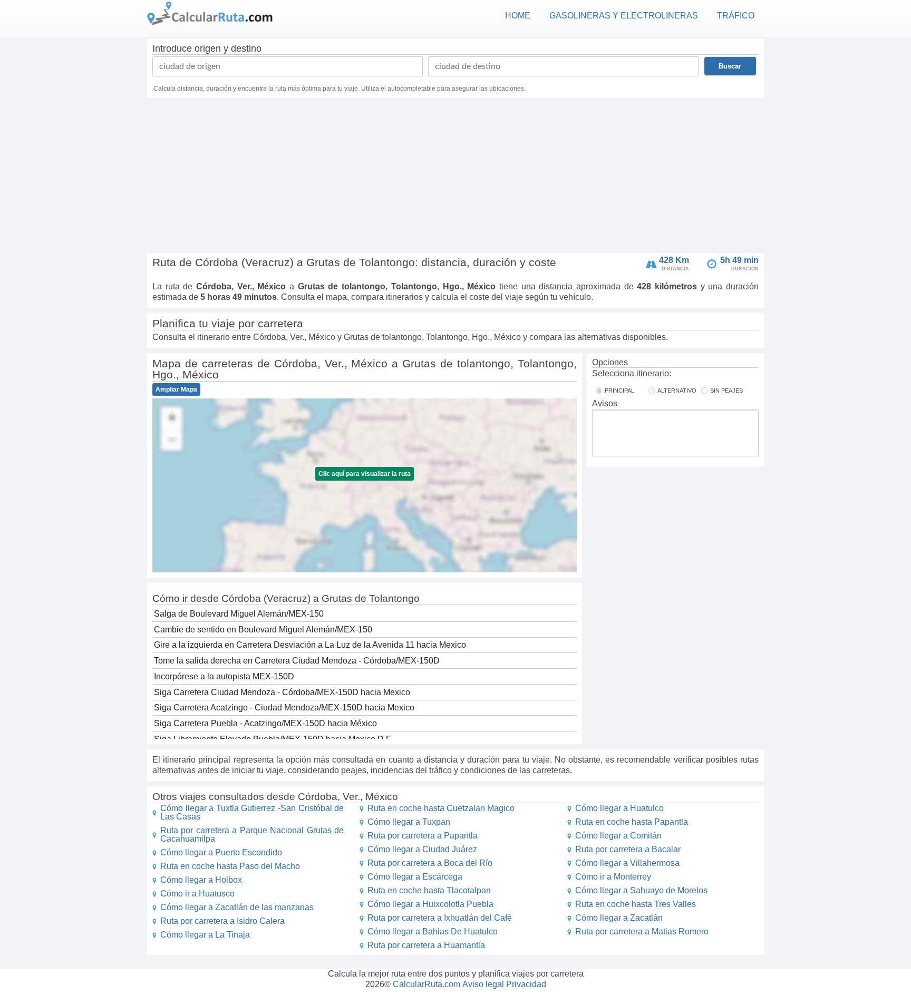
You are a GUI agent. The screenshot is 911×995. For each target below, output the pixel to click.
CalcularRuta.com (426, 984)
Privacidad (526, 984)
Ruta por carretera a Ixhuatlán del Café (439, 917)
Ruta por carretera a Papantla (422, 835)
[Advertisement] (455, 177)
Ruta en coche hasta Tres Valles (635, 904)
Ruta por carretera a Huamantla (426, 945)
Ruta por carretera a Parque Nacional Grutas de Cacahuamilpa (252, 834)
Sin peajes (726, 390)
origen (208, 48)
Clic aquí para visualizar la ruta (364, 473)
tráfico (735, 15)
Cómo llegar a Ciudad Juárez (422, 849)
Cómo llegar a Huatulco (619, 808)
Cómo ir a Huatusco (197, 893)
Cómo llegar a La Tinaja (205, 934)
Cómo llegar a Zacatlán (619, 917)
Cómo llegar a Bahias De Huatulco (432, 931)
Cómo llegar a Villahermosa (627, 863)
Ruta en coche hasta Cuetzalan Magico (441, 808)
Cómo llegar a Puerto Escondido (221, 852)
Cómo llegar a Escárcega (414, 876)
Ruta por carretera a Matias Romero (642, 931)
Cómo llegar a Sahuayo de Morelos (641, 890)
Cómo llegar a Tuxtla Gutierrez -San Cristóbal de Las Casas (252, 812)
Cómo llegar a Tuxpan (408, 821)
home (517, 15)
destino (246, 48)
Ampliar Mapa (176, 389)
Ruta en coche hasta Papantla (631, 821)
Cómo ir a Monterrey (613, 876)
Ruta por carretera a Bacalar (628, 849)
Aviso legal (483, 984)
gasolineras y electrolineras (623, 15)
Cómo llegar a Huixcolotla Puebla (430, 904)
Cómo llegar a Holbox (201, 879)
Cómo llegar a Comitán (618, 835)
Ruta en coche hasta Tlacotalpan (429, 890)
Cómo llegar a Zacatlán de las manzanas (237, 907)
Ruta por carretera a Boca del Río (429, 863)
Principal (619, 390)
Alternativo (676, 390)
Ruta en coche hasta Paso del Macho (230, 866)
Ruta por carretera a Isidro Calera (222, 920)
